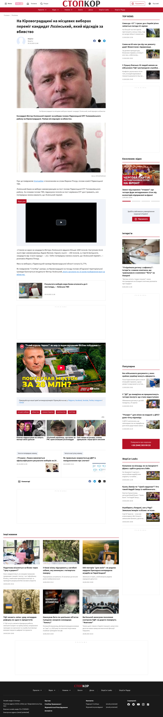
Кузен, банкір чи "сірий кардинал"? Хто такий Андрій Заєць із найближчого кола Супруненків (140, 489)
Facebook (78, 400)
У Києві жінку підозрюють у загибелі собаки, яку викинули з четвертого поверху (60, 570)
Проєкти (41, 10)
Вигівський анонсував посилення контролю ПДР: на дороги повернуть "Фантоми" (99, 620)
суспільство (61, 412)
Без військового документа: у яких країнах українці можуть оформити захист (138, 376)
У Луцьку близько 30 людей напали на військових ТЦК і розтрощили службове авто (140, 68)
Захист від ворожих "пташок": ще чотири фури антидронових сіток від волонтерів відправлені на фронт (139, 192)
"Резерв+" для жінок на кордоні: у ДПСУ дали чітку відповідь (140, 416)
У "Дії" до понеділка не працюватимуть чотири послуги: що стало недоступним (140, 395)
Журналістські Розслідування (56, 707)
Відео (54, 10)
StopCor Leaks (104, 10)
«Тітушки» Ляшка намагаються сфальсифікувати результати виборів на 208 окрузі (37, 461)
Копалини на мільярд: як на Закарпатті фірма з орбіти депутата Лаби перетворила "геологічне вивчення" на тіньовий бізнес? (140, 469)
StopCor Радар (120, 10)
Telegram (71, 400)
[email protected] (23, 712)
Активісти (48, 711)
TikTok (21, 402)
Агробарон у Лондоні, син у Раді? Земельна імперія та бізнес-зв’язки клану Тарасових (138, 510)
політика (72, 412)
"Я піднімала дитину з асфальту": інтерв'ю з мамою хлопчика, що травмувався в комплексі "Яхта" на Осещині (138, 271)
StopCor (30, 39)
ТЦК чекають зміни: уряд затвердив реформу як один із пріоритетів (19, 618)
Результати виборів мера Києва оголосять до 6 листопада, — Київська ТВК (65, 285)
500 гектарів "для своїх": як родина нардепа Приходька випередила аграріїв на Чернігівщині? (99, 570)
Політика (15, 15)
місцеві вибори (23, 412)
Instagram (97, 400)
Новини (67, 10)
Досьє (91, 10)
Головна (7, 15)
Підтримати (139, 3)
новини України (48, 412)
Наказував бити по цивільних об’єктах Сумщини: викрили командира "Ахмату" (60, 620)
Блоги (80, 10)
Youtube (85, 400)
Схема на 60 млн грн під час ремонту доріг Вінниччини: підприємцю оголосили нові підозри (138, 47)
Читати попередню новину (27, 453)
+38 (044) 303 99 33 (141, 445)
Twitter (91, 400)
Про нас (48, 701)
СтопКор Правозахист (53, 704)
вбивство (35, 412)
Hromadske (38, 181)
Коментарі (26, 481)
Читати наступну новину (73, 453)
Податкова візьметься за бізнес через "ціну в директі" (20, 569)
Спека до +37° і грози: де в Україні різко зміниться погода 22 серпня (140, 24)
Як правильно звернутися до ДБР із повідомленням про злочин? (79, 459)
